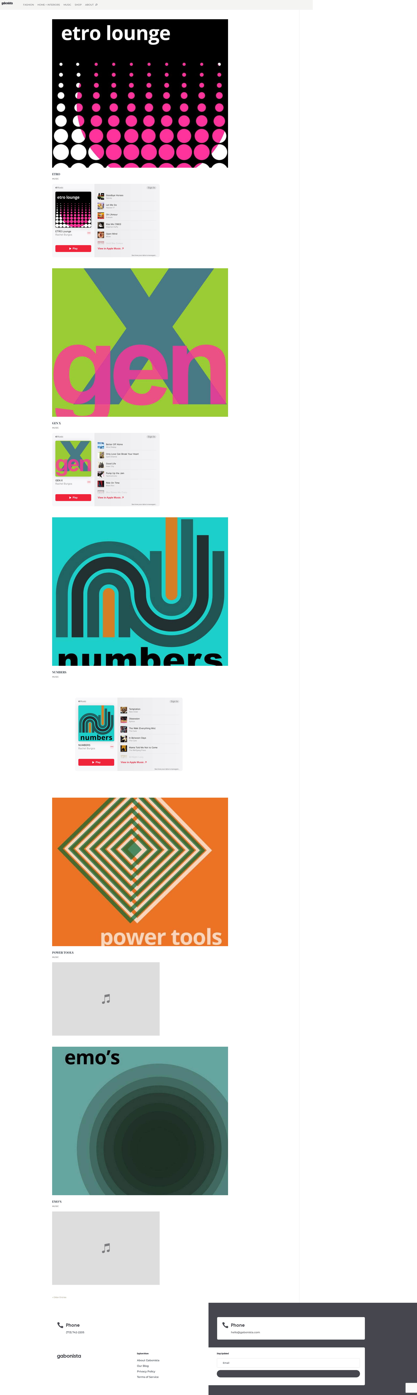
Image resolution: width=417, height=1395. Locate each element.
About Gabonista (148, 1360)
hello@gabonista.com (245, 1332)
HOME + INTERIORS (48, 4)
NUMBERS (59, 672)
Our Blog (143, 1365)
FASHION (28, 4)
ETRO (56, 174)
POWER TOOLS (63, 952)
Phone (238, 1325)
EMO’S (57, 1201)
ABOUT (89, 4)
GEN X (56, 423)
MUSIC (67, 4)
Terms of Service (148, 1377)
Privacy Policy (146, 1371)
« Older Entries (59, 1297)
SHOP (78, 4)
